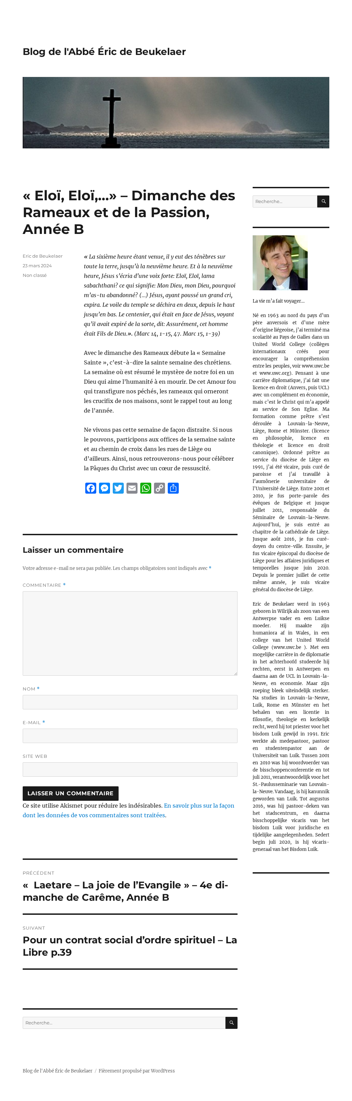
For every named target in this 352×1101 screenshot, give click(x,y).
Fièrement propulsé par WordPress (137, 1071)
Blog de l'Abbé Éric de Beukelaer (104, 51)
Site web (35, 756)
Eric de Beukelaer (43, 256)
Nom (31, 689)
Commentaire (44, 585)
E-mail (34, 723)
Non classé (35, 275)
